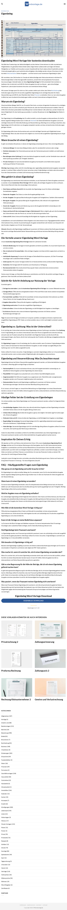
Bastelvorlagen (5, 726)
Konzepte (4, 800)
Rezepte (3, 841)
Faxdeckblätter (5, 760)
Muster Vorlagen (6, 824)
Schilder (3, 844)
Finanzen (37, 95)
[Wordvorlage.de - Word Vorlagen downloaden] (33, 4)
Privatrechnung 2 (9, 642)
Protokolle (4, 837)
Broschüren (4, 739)
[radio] (31, 605)
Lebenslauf (4, 810)
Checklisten (4, 750)
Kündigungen (5, 807)
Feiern (3, 763)
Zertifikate (4, 888)
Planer (3, 827)
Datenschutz (31, 905)
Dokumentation (11, 73)
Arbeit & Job (5, 723)
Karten (3, 797)
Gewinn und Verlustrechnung (49, 699)
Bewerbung (4, 733)
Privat (3, 834)
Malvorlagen (5, 817)
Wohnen (4, 881)
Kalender (4, 794)
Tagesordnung (5, 861)
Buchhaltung (5, 11)
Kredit (3, 804)
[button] (2, 4)
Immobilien (4, 790)
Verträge (4, 871)
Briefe (3, 736)
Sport (3, 858)
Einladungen (5, 753)
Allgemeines (5, 716)
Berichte (3, 729)
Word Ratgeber (6, 885)
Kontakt (39, 905)
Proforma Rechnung (11, 670)
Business (4, 746)
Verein (3, 868)
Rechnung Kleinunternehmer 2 (16, 699)
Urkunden (4, 864)
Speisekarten (5, 854)
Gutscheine (4, 780)
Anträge (3, 719)
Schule (3, 847)
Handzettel (4, 783)
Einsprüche (4, 756)
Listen (3, 814)
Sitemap (45, 905)
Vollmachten (5, 875)
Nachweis (33, 120)
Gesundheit (4, 777)
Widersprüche (5, 878)
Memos (3, 821)
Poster (3, 831)
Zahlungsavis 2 (42, 670)
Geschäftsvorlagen (7, 773)
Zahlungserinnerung (44, 642)
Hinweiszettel (5, 787)
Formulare (4, 770)
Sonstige (3, 851)
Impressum (23, 905)
